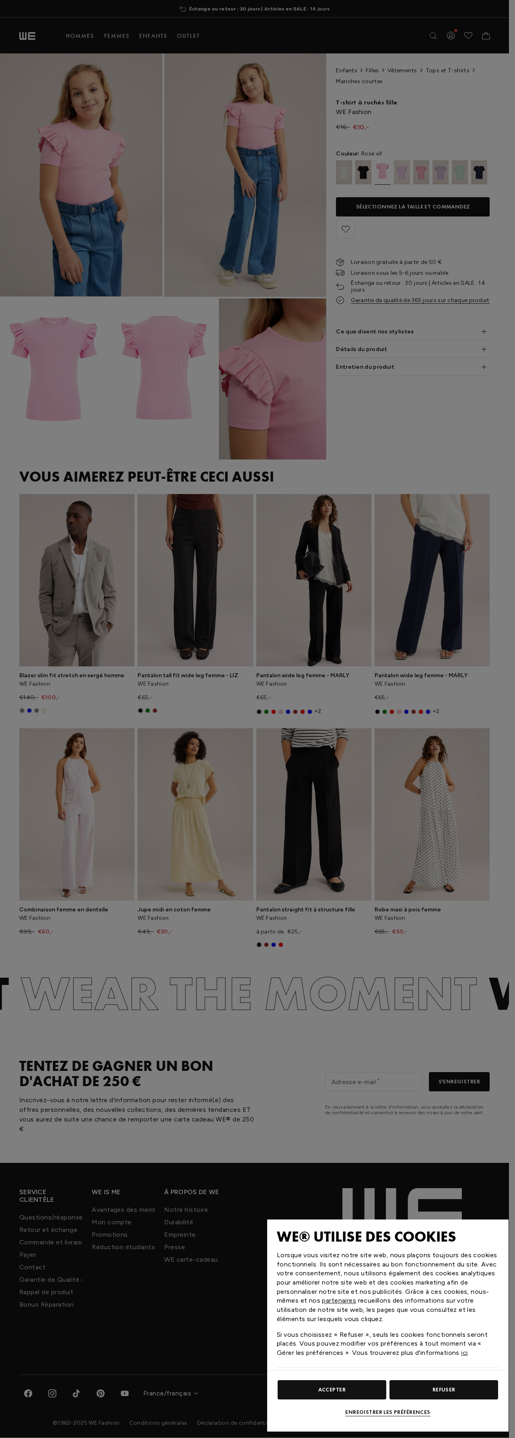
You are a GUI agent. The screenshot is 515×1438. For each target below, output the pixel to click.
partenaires (339, 1300)
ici (464, 1352)
